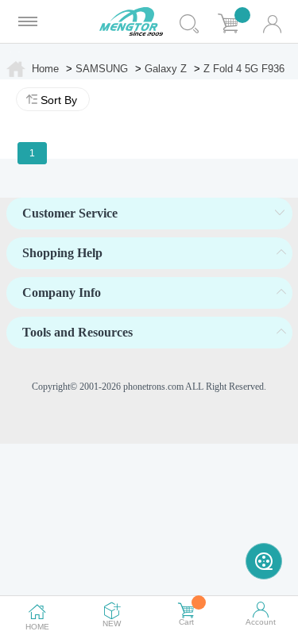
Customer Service (70, 213)
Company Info (61, 292)
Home (45, 69)
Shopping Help (62, 253)
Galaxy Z (166, 69)
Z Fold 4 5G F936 (243, 69)
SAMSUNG (101, 69)
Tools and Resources (77, 332)
